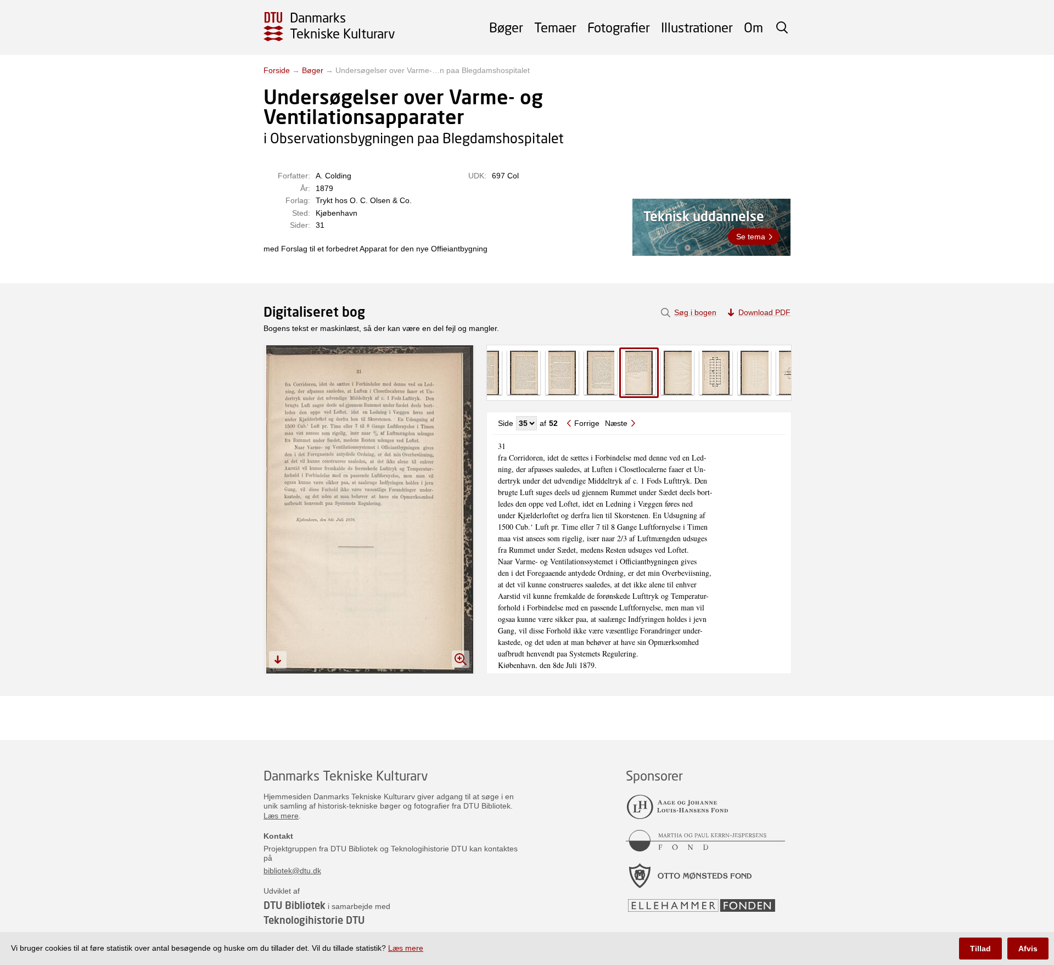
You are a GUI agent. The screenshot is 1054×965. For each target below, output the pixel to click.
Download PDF (764, 312)
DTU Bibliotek (295, 905)
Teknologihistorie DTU (314, 920)
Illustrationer (697, 27)
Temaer (555, 27)
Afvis (1028, 948)
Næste (616, 423)
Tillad (980, 948)
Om (753, 27)
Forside (277, 70)
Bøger (506, 27)
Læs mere (281, 815)
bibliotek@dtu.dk (292, 870)
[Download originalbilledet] (278, 660)
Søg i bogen (695, 312)
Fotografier (618, 27)
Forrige (586, 423)
